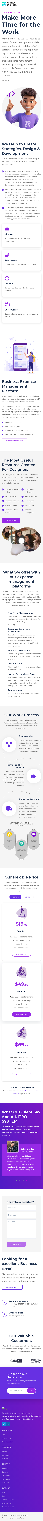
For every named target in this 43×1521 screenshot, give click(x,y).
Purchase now (21, 954)
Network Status (7, 1503)
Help (3, 1435)
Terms (4, 1518)
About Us (5, 1468)
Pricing (4, 1451)
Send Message (16, 1244)
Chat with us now (26, 1091)
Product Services (8, 1507)
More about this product (14, 440)
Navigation (6, 1455)
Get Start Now (11, 520)
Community (6, 1479)
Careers (5, 1472)
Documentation (7, 1442)
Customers (6, 1475)
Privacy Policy (19, 1518)
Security (10, 1518)
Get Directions (11, 1287)
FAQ (3, 1492)
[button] (16, 1180)
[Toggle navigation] (39, 3)
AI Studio (5, 1459)
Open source (6, 1438)
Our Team (5, 1483)
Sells (3, 1496)
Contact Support (7, 1500)
